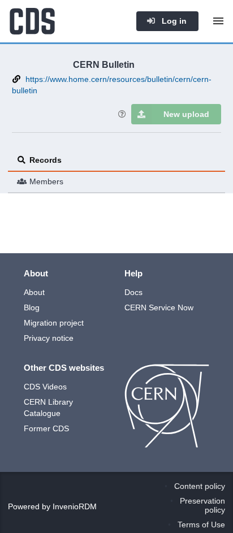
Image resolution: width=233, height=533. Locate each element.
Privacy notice (49, 338)
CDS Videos (45, 386)
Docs (133, 292)
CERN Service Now (158, 307)
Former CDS (46, 428)
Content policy (199, 486)
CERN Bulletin (104, 64)
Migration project (54, 322)
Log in (173, 20)
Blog (32, 307)
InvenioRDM (75, 506)
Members (46, 181)
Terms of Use (201, 524)
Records (45, 159)
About (34, 292)
